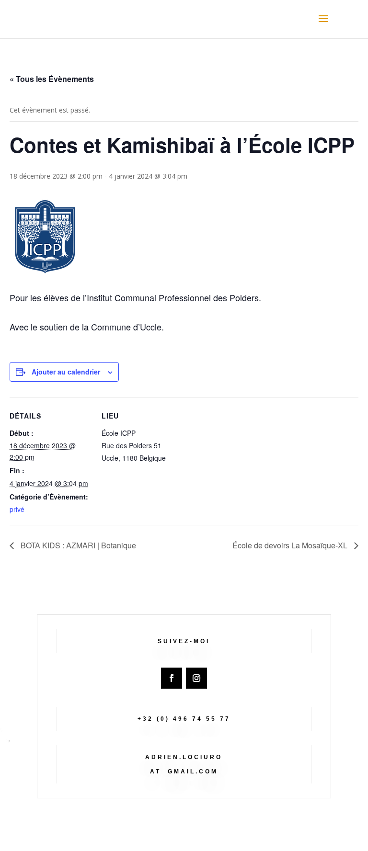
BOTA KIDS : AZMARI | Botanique (77, 545)
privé (17, 509)
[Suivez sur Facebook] (171, 678)
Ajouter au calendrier (66, 371)
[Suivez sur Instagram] (196, 678)
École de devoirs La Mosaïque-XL (290, 545)
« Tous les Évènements (52, 78)
